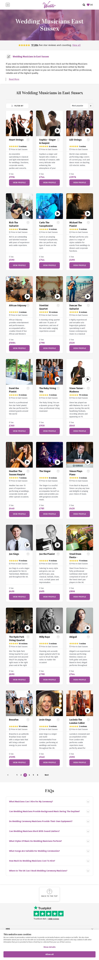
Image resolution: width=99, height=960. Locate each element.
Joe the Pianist (47, 554)
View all (76, 45)
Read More (14, 79)
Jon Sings (14, 554)
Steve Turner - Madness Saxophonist (76, 391)
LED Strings (75, 139)
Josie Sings (45, 719)
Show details (49, 947)
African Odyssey (17, 305)
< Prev (8, 775)
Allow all (50, 954)
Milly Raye (44, 637)
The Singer (45, 471)
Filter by (18, 106)
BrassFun (13, 719)
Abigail (73, 637)
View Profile (19, 182)
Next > (46, 775)
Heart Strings (16, 139)
